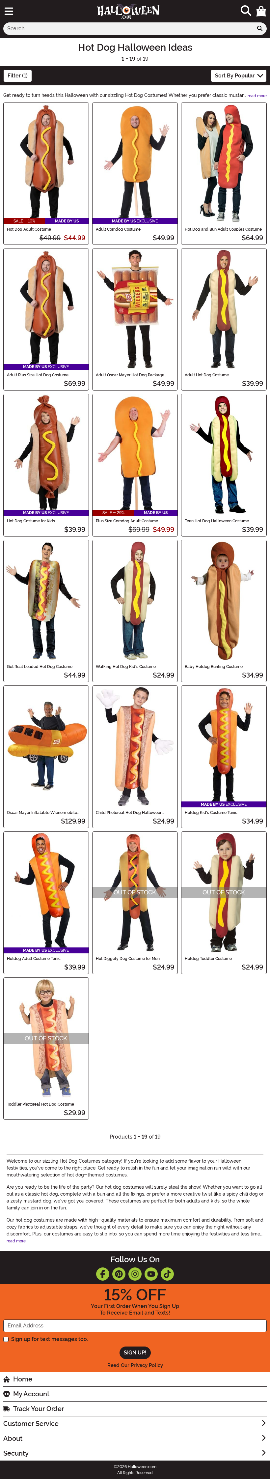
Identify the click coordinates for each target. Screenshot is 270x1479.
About (12, 1438)
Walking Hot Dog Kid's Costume (126, 667)
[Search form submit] (260, 28)
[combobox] (128, 28)
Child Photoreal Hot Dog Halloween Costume (129, 813)
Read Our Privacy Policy (135, 1365)
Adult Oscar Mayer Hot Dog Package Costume (130, 375)
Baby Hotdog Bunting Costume (214, 667)
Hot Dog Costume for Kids (31, 521)
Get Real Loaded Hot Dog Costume (39, 667)
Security (16, 1453)
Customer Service (31, 1424)
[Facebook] (102, 1274)
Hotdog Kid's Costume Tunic (211, 813)
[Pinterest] (118, 1274)
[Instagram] (135, 1274)
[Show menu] (9, 11)
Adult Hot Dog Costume (207, 375)
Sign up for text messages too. (49, 1339)
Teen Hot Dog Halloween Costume (217, 521)
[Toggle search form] (246, 11)
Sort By (235, 75)
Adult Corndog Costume (118, 229)
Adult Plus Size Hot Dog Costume (37, 375)
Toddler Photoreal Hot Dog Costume (40, 1104)
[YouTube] (151, 1274)
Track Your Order (38, 1409)
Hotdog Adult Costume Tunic (34, 959)
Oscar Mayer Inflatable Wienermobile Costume (42, 813)
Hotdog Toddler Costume (208, 959)
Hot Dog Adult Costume (29, 229)
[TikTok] (167, 1274)
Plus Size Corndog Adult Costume (127, 521)
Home (22, 1379)
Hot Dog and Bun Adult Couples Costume (223, 229)
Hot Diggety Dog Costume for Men (128, 959)
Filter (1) (18, 75)
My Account (31, 1394)
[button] (261, 11)
